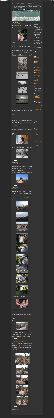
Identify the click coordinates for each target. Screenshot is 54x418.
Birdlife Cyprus (36, 53)
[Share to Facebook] (16, 160)
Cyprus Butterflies (36, 58)
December (37, 134)
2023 (35, 122)
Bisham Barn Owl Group (37, 97)
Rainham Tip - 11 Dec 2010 (16, 188)
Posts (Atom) (16, 409)
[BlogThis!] (14, 160)
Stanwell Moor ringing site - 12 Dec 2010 (19, 163)
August (36, 145)
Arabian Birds (36, 52)
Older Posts (31, 408)
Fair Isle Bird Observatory (37, 66)
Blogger (31, 413)
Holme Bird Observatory (37, 69)
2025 (35, 120)
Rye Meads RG (36, 79)
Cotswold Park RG (37, 76)
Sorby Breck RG (36, 80)
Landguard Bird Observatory (38, 70)
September (37, 144)
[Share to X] (15, 160)
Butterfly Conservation (37, 57)
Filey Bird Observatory (37, 67)
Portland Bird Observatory (37, 72)
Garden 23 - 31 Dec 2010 (16, 23)
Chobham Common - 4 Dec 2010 (17, 341)
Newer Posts (13, 408)
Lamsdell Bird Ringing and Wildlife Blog (23, 3)
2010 (35, 133)
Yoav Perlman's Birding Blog (38, 109)
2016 (35, 128)
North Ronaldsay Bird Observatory (37, 71)
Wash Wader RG (36, 83)
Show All (41, 105)
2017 (35, 127)
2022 (35, 123)
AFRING (36, 62)
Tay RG (35, 82)
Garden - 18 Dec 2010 (16, 128)
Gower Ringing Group (37, 77)
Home (22, 408)
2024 (35, 121)
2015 (35, 129)
